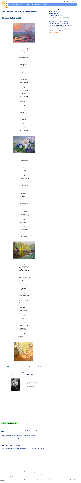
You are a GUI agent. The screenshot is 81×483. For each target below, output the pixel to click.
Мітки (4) (19, 17)
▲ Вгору (11, 4)
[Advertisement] (24, 405)
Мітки (31, 4)
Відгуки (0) (12, 17)
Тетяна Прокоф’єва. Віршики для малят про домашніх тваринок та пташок (19, 435)
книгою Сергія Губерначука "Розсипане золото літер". (29, 366)
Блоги (16, 4)
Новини (27, 4)
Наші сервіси (38, 4)
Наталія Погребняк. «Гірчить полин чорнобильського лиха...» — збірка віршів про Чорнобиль (23, 448)
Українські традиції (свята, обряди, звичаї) (59, 23)
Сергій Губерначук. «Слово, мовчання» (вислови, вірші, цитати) (21, 471)
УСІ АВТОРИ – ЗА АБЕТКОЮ (56, 11)
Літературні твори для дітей (55, 15)
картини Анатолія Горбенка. (29, 363)
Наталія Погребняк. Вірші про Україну (10, 442)
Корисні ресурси (11, 476)
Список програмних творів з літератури (58, 21)
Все (3, 17)
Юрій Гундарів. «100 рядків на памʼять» (11, 445)
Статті (21, 4)
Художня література (54, 13)
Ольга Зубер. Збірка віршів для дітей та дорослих (13, 438)
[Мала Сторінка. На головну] (4, 8)
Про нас (45, 4)
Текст (7, 17)
